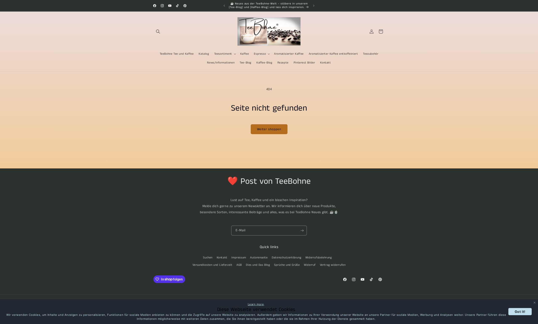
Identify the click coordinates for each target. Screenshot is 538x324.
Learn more (256, 304)
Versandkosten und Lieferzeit (212, 265)
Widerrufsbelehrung (318, 257)
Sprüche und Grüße (287, 265)
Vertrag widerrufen (333, 265)
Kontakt (222, 257)
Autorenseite (259, 257)
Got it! (520, 311)
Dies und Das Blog (258, 265)
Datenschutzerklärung (286, 257)
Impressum (238, 257)
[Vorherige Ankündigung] (224, 6)
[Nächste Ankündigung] (313, 6)
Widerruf (310, 265)
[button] (158, 31)
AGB (239, 265)
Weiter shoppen (269, 129)
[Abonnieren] (302, 230)
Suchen (207, 257)
